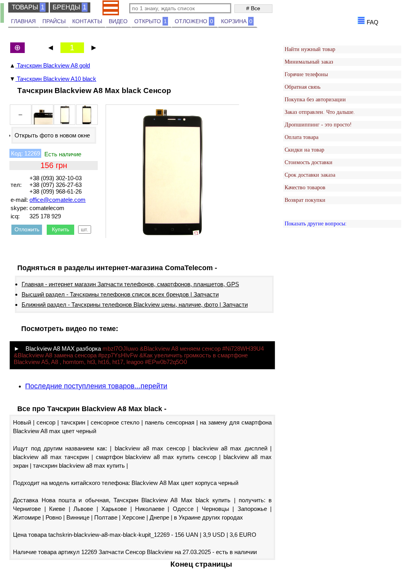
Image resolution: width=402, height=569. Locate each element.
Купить (60, 229)
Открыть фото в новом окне (52, 135)
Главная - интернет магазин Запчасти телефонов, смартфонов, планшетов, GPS (130, 284)
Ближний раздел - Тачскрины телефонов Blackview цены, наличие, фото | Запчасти (135, 304)
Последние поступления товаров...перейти (96, 386)
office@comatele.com (57, 199)
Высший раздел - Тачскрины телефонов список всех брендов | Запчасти (120, 294)
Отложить (27, 229)
